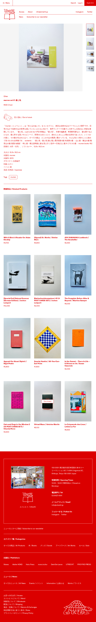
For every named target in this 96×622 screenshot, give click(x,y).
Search (73, 3)
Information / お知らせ (55, 583)
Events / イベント (36, 583)
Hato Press (30, 564)
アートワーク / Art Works (65, 545)
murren (13, 177)
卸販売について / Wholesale (14, 601)
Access (21, 12)
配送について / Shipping (13, 604)
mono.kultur (42, 564)
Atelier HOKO (17, 564)
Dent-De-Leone (56, 564)
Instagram (79, 12)
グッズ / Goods (46, 545)
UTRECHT (70, 564)
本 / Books (32, 545)
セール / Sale (84, 545)
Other (6, 96)
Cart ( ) (90, 3)
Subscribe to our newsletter (37, 17)
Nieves (6, 564)
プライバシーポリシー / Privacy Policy (18, 613)
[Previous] (20, 57)
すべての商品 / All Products (14, 545)
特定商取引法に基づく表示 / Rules (17, 610)
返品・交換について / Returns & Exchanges (20, 607)
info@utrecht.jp (42, 12)
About (30, 12)
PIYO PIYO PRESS (84, 564)
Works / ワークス (74, 583)
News (21, 17)
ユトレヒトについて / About (14, 598)
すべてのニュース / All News (15, 583)
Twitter (89, 12)
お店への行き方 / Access (13, 595)
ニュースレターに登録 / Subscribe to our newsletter (23, 528)
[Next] (61, 57)
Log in (80, 3)
